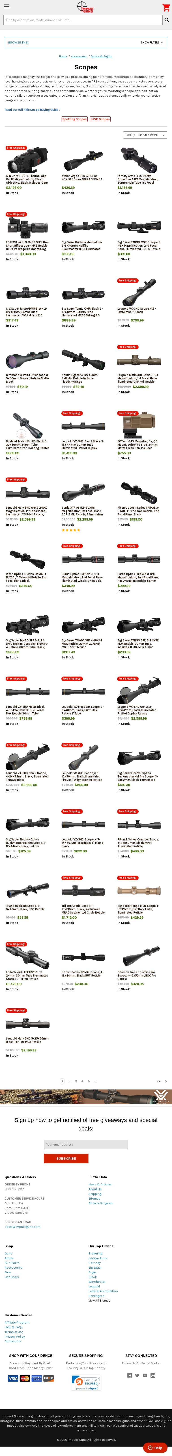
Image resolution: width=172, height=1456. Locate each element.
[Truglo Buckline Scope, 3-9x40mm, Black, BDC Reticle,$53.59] (28, 891)
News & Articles (100, 1184)
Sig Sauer (95, 1267)
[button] (86, 42)
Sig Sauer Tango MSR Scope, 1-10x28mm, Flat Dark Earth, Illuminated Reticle (138, 909)
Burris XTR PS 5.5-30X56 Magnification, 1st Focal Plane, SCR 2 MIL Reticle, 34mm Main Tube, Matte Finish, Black (82, 512)
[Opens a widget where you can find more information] (155, 1448)
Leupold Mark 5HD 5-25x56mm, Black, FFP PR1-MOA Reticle (27, 1040)
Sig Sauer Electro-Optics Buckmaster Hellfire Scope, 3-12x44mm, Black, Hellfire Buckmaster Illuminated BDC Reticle (26, 846)
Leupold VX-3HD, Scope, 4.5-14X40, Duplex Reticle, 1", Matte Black (82, 843)
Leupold (94, 1286)
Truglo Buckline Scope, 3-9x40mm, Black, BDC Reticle (25, 907)
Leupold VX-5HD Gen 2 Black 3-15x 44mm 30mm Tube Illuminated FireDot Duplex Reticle (83, 446)
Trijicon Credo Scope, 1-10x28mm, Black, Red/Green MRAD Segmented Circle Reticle (83, 909)
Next (160, 1081)
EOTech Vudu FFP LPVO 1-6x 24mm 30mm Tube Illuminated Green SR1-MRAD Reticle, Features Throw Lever (27, 977)
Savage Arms (97, 1258)
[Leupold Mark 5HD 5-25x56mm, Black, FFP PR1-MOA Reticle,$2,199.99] (28, 1023)
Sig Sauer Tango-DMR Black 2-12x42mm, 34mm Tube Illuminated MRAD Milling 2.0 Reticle (82, 313)
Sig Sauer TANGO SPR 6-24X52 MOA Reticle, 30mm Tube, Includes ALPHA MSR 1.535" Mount (138, 645)
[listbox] (152, 135)
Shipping (94, 1194)
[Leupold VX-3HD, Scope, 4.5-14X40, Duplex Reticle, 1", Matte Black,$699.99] (83, 824)
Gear (8, 1272)
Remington (96, 1296)
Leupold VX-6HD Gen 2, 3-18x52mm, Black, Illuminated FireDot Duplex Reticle (137, 710)
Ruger (92, 1272)
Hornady (94, 1263)
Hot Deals (12, 1277)
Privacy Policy (15, 1337)
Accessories (13, 1267)
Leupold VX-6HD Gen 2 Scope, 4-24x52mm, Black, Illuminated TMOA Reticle (27, 776)
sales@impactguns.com (22, 1227)
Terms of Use (14, 1332)
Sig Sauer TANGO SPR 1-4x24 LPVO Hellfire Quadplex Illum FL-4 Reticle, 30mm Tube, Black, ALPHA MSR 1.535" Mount (27, 645)
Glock (92, 1277)
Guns (8, 1253)
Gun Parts (12, 1263)
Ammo (9, 1258)
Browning (95, 1253)
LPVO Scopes (100, 119)
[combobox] (83, 20)
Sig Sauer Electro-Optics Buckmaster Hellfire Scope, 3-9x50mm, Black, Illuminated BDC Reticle (138, 778)
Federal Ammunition (103, 1291)
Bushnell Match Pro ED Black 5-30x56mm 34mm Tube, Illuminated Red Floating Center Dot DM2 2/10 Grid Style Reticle (27, 446)
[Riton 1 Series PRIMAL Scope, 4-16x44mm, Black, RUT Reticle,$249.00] (83, 957)
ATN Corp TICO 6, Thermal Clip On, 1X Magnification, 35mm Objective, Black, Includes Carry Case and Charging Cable (27, 181)
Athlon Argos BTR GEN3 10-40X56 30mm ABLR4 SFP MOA (82, 177)
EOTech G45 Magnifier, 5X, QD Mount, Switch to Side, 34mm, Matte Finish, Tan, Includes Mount (138, 446)
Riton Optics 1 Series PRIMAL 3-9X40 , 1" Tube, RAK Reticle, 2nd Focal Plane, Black (138, 511)
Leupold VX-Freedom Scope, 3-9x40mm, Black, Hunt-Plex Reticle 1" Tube (83, 710)
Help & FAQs (14, 1327)
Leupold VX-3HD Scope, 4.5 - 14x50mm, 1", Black (137, 310)
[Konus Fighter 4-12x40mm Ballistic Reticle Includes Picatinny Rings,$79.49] (83, 360)
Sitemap (94, 1198)
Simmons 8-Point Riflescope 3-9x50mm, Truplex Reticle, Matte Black (27, 378)
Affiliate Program (100, 1203)
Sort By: (130, 135)
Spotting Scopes (74, 119)
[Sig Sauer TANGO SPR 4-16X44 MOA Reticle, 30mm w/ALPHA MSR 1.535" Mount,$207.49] (83, 625)
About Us (95, 1189)
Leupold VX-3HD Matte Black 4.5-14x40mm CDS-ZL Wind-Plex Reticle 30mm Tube (25, 710)
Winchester (96, 1282)
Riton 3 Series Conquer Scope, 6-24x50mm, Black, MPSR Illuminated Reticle (138, 843)
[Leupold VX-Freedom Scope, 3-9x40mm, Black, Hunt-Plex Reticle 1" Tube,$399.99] (83, 692)
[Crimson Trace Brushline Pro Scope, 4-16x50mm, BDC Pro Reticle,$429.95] (139, 957)
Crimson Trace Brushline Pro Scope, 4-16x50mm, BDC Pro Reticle (137, 975)
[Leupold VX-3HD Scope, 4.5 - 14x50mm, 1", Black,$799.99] (139, 293)
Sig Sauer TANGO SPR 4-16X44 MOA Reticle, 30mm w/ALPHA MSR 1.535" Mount (82, 644)
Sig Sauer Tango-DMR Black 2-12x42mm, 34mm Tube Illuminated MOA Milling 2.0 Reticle (26, 313)
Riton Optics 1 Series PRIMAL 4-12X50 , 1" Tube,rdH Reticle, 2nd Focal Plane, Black (27, 577)
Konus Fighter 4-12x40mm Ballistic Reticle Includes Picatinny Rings (80, 378)
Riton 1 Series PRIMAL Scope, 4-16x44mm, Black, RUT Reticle (83, 973)
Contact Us (13, 1341)
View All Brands (99, 1300)
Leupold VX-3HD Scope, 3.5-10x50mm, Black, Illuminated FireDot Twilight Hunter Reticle (82, 776)
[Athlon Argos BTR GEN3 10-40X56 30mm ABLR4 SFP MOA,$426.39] (83, 161)
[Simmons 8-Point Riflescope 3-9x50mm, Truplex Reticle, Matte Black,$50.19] (28, 360)
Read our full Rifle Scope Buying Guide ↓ (32, 110)
